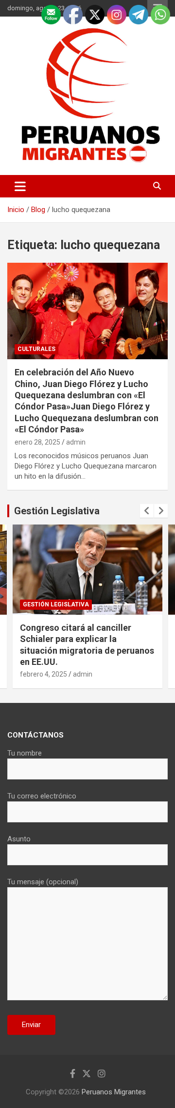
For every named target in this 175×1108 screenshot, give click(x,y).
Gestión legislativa (56, 604)
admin (76, 442)
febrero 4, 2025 (43, 674)
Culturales (36, 349)
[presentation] (147, 511)
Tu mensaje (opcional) (42, 881)
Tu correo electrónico (41, 796)
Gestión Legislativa (57, 511)
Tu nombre (24, 753)
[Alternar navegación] (20, 186)
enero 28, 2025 (37, 442)
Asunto (19, 839)
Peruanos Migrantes (114, 1092)
